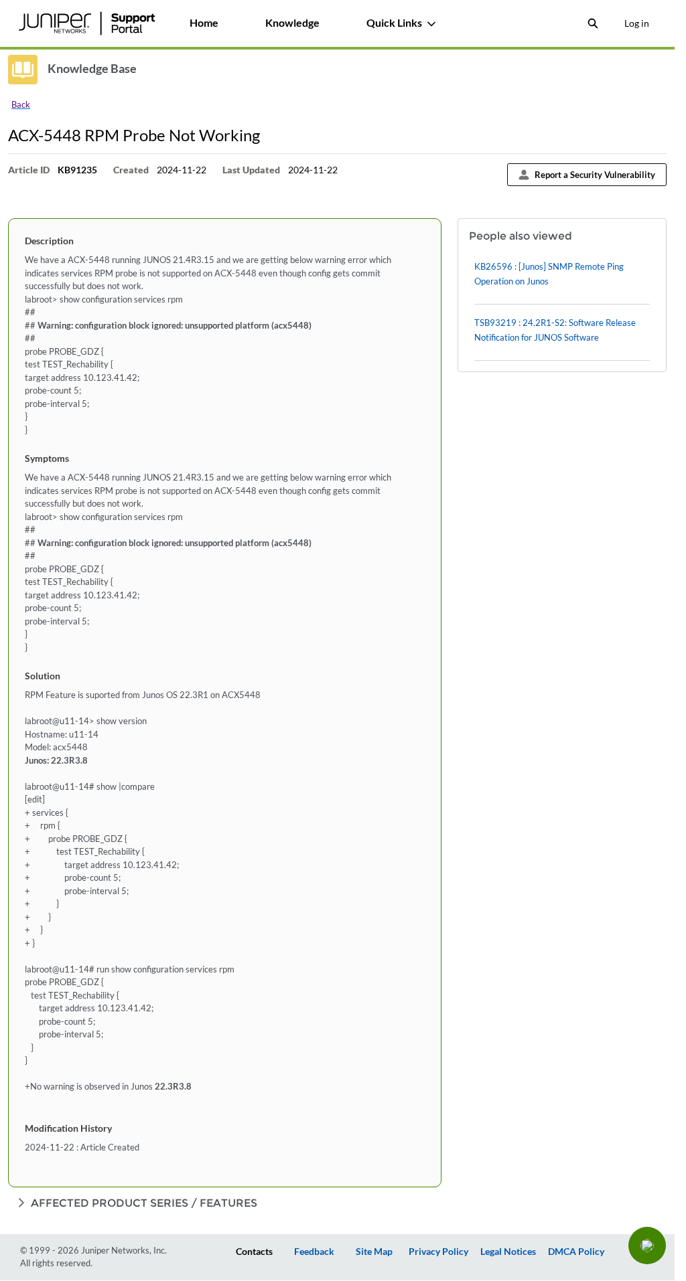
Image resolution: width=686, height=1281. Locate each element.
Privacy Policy (438, 1251)
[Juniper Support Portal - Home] (86, 23)
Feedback (314, 1251)
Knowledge (292, 22)
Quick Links (394, 22)
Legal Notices (508, 1251)
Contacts (254, 1251)
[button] (647, 1245)
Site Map (374, 1251)
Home (204, 22)
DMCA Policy (576, 1251)
